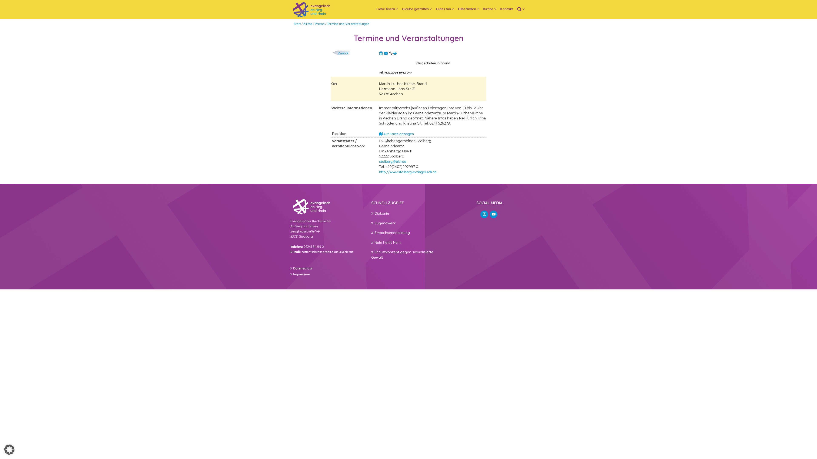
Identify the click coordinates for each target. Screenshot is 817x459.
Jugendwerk (384, 223)
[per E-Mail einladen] (386, 53)
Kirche (488, 9)
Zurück (343, 53)
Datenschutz (302, 268)
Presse (319, 24)
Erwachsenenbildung (391, 232)
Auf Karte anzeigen (398, 134)
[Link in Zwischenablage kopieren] (391, 53)
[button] (9, 449)
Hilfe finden (467, 9)
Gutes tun (443, 9)
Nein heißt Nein (387, 242)
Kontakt (506, 9)
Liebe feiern (385, 9)
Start (297, 24)
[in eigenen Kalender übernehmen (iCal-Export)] (381, 53)
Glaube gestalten (415, 9)
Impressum (301, 274)
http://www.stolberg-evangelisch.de (408, 172)
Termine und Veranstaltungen (348, 24)
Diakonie (381, 213)
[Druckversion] (395, 53)
